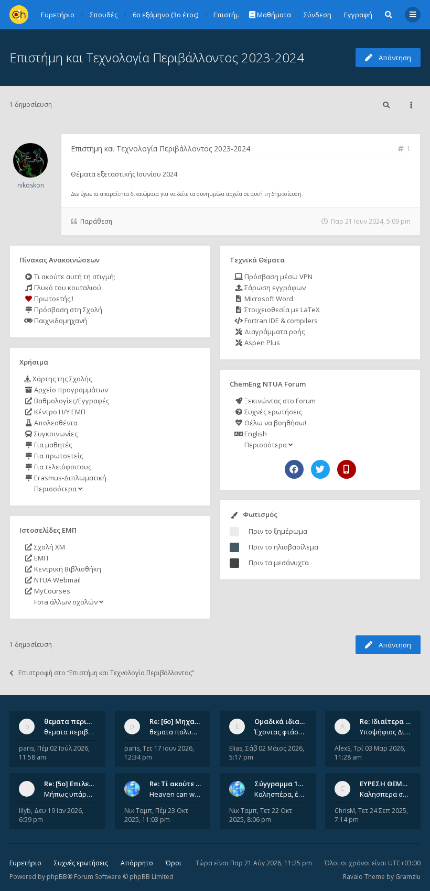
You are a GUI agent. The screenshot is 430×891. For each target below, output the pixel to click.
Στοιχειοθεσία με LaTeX (281, 309)
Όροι (173, 863)
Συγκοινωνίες (55, 433)
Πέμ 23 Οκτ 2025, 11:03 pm (156, 815)
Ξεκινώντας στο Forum (279, 400)
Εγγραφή (358, 14)
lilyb (25, 810)
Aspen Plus (261, 342)
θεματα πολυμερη (175, 731)
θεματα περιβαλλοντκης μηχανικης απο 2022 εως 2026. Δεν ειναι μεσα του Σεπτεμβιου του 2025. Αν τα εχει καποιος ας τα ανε (70, 731)
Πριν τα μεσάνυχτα (279, 562)
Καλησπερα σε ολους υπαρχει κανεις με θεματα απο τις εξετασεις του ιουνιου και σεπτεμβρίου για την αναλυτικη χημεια (386, 794)
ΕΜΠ (40, 558)
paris (26, 748)
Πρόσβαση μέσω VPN (278, 276)
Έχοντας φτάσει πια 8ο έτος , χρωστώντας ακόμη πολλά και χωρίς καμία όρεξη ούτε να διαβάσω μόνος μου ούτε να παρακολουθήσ (280, 731)
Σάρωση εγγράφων (274, 287)
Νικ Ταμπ (138, 810)
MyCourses (51, 591)
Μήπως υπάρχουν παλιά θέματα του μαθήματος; (70, 794)
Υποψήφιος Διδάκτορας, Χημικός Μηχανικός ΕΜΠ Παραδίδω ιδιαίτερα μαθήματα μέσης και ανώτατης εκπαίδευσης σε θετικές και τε (386, 731)
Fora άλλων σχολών (66, 602)
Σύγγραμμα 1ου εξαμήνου (297, 783)
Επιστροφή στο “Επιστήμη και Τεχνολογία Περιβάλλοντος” (106, 672)
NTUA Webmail (57, 580)
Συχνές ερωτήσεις (272, 411)
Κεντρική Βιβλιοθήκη (67, 569)
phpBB (57, 876)
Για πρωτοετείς (58, 455)
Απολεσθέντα (55, 422)
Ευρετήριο (25, 863)
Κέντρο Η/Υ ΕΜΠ (59, 411)
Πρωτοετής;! (53, 298)
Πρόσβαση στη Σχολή (67, 309)
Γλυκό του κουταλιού (67, 287)
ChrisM (345, 810)
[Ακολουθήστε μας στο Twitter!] (320, 469)
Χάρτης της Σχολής (61, 378)
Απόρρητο (137, 863)
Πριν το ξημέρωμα (278, 531)
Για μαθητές (52, 444)
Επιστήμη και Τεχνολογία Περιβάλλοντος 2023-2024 (156, 57)
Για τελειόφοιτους (62, 466)
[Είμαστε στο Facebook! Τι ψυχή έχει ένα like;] (294, 469)
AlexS (342, 748)
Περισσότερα (55, 488)
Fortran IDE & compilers (280, 320)
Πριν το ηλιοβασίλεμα (283, 547)
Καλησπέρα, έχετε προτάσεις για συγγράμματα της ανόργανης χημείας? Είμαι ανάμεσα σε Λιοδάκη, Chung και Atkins (280, 794)
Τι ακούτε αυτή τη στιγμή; (74, 276)
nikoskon (30, 185)
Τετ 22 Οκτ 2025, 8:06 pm (260, 815)
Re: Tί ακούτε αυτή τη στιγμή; (198, 783)
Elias (235, 748)
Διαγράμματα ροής (274, 331)
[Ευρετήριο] (18, 14)
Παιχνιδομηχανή (60, 320)
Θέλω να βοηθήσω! (274, 422)
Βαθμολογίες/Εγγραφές (71, 400)
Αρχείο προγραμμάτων (70, 389)
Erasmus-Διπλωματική (69, 477)
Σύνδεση (317, 14)
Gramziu (408, 876)
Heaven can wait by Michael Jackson (175, 794)
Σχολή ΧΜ (49, 547)
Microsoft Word (268, 298)
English (255, 433)
